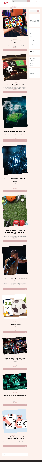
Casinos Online (20, 5)
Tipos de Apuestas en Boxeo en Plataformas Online (15, 279)
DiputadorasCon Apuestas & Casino (6, 2)
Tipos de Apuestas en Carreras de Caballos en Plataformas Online (14, 324)
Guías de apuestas (13, 6)
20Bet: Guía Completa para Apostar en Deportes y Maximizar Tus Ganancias (15, 231)
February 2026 (32, 53)
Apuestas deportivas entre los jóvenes (14, 132)
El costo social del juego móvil (14, 41)
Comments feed (32, 75)
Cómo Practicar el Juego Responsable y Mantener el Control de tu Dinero (14, 438)
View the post (15, 47)
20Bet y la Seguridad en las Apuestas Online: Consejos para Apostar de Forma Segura (14, 180)
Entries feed (32, 73)
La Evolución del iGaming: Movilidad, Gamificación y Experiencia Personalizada (15, 395)
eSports (26, 5)
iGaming (30, 5)
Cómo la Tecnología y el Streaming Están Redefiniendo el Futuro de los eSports (15, 359)
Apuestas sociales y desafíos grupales (15, 84)
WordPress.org (32, 76)
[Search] (28, 1)
